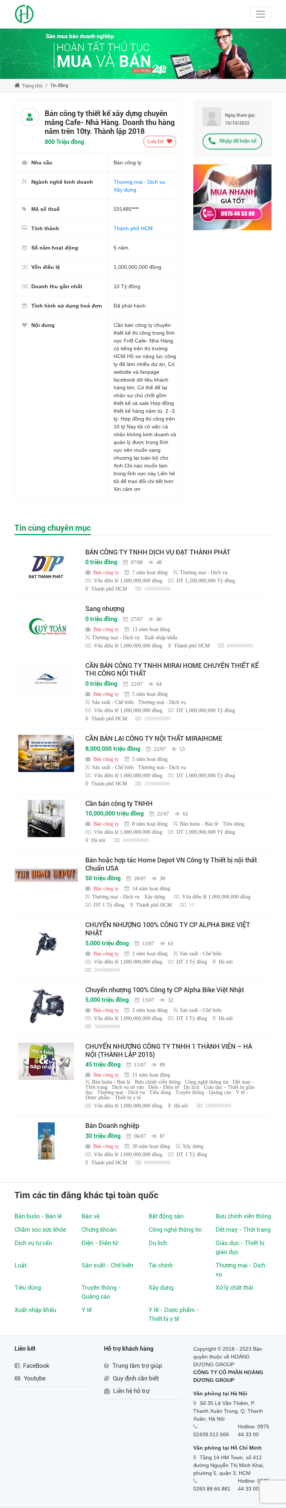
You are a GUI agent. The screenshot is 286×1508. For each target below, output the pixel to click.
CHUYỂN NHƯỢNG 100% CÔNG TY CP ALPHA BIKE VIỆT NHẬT (167, 929)
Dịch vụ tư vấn (33, 1243)
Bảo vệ (90, 1216)
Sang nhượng (104, 608)
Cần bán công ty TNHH (119, 803)
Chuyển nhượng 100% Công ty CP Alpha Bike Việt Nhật (164, 990)
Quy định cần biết (135, 1378)
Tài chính (161, 1265)
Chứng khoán (99, 1229)
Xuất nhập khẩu (35, 1310)
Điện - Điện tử (100, 1243)
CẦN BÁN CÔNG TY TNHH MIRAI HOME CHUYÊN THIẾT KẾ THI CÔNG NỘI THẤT (172, 670)
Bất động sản (166, 1216)
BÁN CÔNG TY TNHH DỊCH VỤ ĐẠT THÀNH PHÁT (158, 552)
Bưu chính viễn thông (243, 1216)
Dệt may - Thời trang (243, 1229)
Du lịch (158, 1243)
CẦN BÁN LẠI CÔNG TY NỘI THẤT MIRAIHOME (153, 738)
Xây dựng (125, 190)
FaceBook (35, 1365)
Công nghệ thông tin (175, 1229)
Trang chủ (31, 86)
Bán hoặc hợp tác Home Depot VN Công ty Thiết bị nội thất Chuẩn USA (171, 864)
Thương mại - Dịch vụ (139, 182)
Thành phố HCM (133, 228)
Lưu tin (156, 141)
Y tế (87, 1310)
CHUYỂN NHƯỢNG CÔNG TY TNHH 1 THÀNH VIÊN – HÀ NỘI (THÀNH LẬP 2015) (168, 1050)
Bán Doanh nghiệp (112, 1125)
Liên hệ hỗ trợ (130, 1391)
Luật (20, 1265)
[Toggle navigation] (260, 14)
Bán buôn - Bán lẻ (38, 1216)
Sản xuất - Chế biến (107, 1265)
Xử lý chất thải (234, 1287)
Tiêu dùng (28, 1287)
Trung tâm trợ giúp (136, 1365)
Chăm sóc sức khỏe (40, 1229)
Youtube (33, 1378)
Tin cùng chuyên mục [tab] (53, 528)
